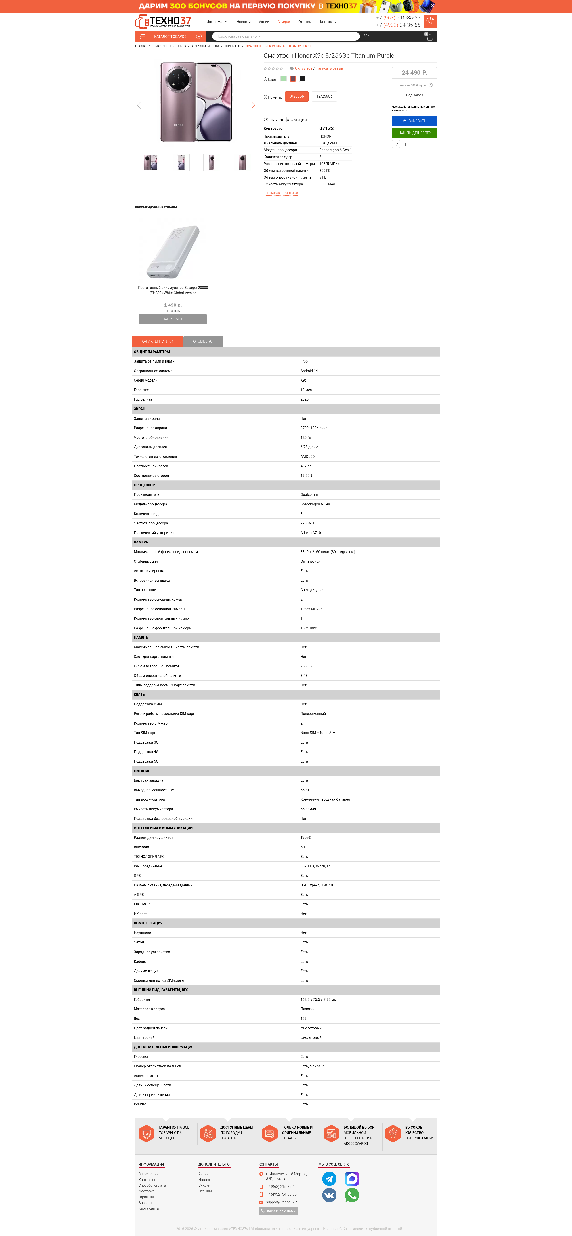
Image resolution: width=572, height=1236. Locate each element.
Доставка (147, 1191)
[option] (196, 102)
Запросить (173, 319)
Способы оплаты (153, 1185)
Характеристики (157, 341)
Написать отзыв (329, 68)
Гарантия (146, 1197)
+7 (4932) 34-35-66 (281, 1194)
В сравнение (404, 144)
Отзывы (205, 1191)
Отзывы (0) (203, 341)
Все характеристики (281, 193)
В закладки (396, 144)
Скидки (204, 1185)
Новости (205, 1180)
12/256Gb (324, 96)
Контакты (147, 1180)
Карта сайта (149, 1208)
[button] (217, 21)
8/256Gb (297, 96)
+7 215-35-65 (398, 18)
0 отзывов (303, 68)
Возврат (145, 1203)
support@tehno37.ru (282, 1202)
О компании (148, 1174)
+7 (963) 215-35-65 (281, 1187)
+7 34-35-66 (398, 25)
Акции (203, 1174)
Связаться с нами (280, 1211)
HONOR (325, 136)
